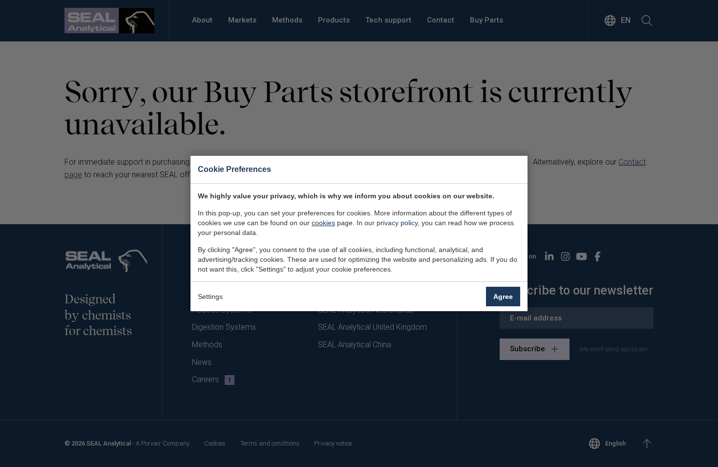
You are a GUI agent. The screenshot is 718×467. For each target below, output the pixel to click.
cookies (323, 223)
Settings (210, 296)
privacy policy (397, 223)
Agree (503, 296)
